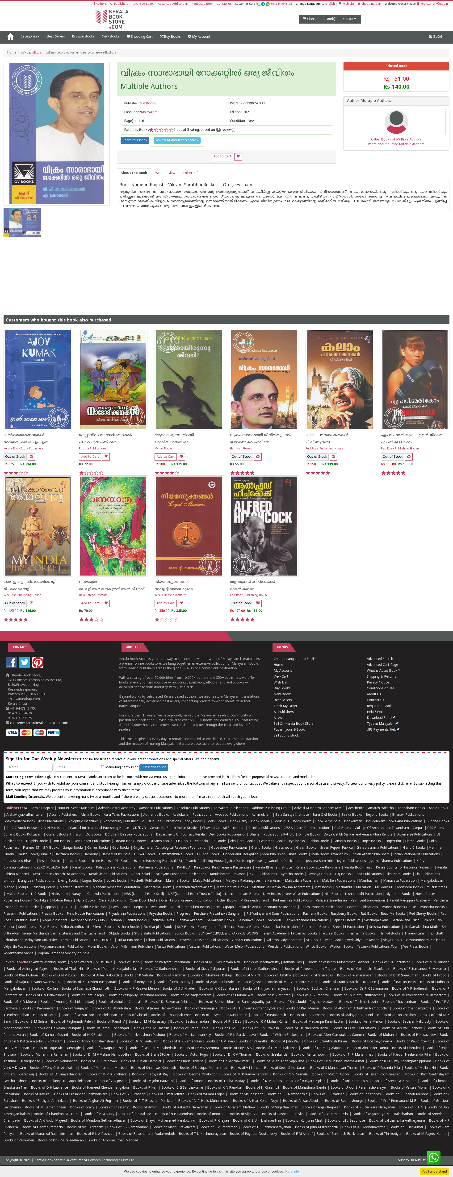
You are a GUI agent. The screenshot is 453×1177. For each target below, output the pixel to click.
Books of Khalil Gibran (21, 976)
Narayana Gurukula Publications (95, 894)
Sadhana (115, 920)
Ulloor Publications (160, 940)
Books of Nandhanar (60, 1061)
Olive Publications (112, 901)
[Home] (10, 37)
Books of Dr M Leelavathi (139, 1042)
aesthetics (356, 808)
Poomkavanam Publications (321, 907)
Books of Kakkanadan (38, 1009)
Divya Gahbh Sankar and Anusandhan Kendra (358, 835)
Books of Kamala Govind (48, 1035)
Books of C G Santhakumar (182, 1088)
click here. (405, 784)
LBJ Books (343, 874)
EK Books (219, 841)
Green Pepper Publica (336, 848)
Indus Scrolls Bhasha (19, 861)
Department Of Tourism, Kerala (180, 835)
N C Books (39, 894)
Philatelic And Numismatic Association (267, 907)
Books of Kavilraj (37, 1094)
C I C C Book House (21, 828)
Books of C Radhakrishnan (160, 969)
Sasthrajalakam (376, 920)
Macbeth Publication (146, 881)
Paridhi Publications (92, 907)
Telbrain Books (332, 934)
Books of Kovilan (44, 989)
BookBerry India (327, 821)
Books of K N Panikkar (224, 1088)
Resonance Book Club (88, 920)
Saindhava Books (251, 920)
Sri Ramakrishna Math (421, 927)
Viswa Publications (171, 947)
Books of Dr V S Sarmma (199, 1048)
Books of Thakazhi (68, 969)
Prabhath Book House (399, 907)
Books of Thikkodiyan (385, 1134)
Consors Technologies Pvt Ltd (111, 1160)
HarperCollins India (115, 854)
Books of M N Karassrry (147, 1022)
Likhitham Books (398, 874)
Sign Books (48, 927)
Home (12, 53)
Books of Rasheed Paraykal (283, 1114)
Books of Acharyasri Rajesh (28, 969)
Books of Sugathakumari (279, 1108)
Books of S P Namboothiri (287, 1094)
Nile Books (332, 894)
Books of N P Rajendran (174, 1114)
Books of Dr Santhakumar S (230, 1061)
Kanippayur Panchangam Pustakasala (223, 868)
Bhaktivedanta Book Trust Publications (34, 821)
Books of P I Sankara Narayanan (369, 1108)
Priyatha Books (161, 914)
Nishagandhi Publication (363, 894)
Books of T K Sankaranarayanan (266, 1127)
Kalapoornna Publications (115, 868)
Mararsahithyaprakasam (194, 887)
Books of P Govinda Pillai (381, 1068)
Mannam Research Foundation (116, 887)
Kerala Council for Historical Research (404, 868)
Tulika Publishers (130, 940)
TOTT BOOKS (102, 940)
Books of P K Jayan (214, 1121)
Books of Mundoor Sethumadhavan (98, 1121)
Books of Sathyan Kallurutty (409, 1022)
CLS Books (342, 828)
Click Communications (314, 828)
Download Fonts (380, 718)
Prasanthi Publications (21, 914)
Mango (9, 887)
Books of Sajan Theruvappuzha (280, 1061)
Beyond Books (377, 815)
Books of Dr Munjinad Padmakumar (336, 1061)
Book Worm (302, 821)
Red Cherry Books (423, 914)
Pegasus (140, 907)
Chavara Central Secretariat (223, 828)
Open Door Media (143, 901)
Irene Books (101, 861)
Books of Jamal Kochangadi (107, 1028)
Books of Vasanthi (253, 1042)
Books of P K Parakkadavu (235, 1035)
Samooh (274, 920)
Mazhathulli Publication (353, 887)
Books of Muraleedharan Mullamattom (416, 995)
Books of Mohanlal (382, 1035)
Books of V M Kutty (99, 1114)
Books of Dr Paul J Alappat (322, 1048)
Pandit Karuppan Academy (409, 901)
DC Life (110, 835)
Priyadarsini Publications (126, 914)
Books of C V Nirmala (290, 1075)
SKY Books (185, 927)
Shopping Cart (371, 4)
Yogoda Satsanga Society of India (63, 953)
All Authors (99, 4)
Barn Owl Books (325, 815)
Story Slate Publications (152, 934)
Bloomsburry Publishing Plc (123, 821)
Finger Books (371, 841)
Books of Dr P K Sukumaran (366, 989)
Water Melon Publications (244, 947)
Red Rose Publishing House (324, 449)
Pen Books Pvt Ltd (165, 907)
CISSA (288, 828)
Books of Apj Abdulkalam (111, 1009)
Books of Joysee (251, 982)
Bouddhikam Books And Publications (394, 821)
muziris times (437, 887)
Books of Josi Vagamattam (190, 995)
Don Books (61, 841)
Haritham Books (241, 449)
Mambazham (369, 881)
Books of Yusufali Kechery (401, 1028)
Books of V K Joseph (111, 1081)
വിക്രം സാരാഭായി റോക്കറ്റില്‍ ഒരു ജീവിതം (207, 73)
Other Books (227, 901)
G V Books (51, 848)
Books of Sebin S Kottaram (285, 1068)
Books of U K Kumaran (308, 1015)
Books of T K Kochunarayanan (202, 1134)
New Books (111, 37)
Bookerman (353, 821)
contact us (252, 784)
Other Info (191, 173)
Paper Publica (29, 907)
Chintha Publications (264, 828)
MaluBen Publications (338, 881)
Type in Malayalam (381, 724)
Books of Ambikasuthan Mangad (113, 1141)
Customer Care (263, 4)
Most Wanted (81, 962)
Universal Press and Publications (203, 940)
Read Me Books (393, 914)
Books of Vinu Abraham (85, 1127)
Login (443, 4)
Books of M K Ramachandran (244, 1075)
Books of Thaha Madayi (226, 1081)
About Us (374, 694)
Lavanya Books (319, 874)
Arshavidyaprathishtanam (26, 815)
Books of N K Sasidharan (91, 1035)
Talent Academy (274, 934)
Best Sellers (56, 37)
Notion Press (62, 901)
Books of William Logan (206, 1094)
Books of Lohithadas (364, 1094)
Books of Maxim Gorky (330, 1075)
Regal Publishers (54, 920)
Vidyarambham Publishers (425, 940)
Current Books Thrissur (64, 835)
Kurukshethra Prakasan (228, 874)
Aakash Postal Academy (117, 808)
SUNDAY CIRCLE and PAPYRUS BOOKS (228, 934)
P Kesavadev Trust (255, 901)
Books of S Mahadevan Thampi (334, 1068)
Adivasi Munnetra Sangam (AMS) (319, 808)
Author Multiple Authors (369, 101)
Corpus (418, 828)
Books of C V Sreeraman (218, 1127)
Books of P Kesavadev (418, 1035)
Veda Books (334, 940)
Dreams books (161, 841)
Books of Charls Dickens (184, 1061)
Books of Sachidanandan (189, 1022)
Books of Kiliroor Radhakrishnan (256, 969)
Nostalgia (41, 901)
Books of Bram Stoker (152, 1055)
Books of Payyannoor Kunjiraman (221, 1015)
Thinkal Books (390, 934)
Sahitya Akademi (190, 920)
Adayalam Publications (231, 808)
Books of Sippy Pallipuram (206, 969)
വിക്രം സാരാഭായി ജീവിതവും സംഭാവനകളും (271, 435)
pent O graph (224, 907)
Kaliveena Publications (156, 868)
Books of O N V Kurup (59, 976)
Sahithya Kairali (162, 920)
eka (233, 841)
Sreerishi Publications (349, 927)
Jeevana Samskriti (319, 861)
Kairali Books (82, 868)
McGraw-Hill (384, 887)
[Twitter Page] (25, 667)
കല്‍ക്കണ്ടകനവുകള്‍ (24, 435)
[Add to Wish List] (238, 156)
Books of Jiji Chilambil (262, 1088)
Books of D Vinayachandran (61, 1075)
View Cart (281, 677)
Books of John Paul (286, 1042)
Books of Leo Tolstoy (173, 982)
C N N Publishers (53, 828)
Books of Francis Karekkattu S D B (349, 982)
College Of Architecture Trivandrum (382, 828)
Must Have (104, 962)
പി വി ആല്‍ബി (318, 442)
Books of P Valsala (138, 976)
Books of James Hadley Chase (158, 1009)
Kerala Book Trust (358, 868)
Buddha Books (437, 821)
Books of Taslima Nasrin (358, 1002)
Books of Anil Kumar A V (234, 995)
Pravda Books (52, 914)
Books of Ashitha (277, 976)
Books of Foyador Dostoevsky (253, 1134)
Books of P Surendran (273, 995)
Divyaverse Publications (414, 835)
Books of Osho (128, 962)
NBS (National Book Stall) (144, 894)
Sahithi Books (136, 920)
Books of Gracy (82, 1108)
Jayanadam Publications (284, 861)
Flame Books (415, 841)
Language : (141, 112)
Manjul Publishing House (37, 887)
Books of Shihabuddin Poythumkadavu (304, 1002)
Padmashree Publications (292, 901)
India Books (298, 854)
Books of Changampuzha (411, 1009)
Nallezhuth (59, 894)
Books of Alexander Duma (367, 1048)
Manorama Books (158, 887)
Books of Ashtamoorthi (309, 1055)
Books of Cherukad (407, 1048)
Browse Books (83, 37)
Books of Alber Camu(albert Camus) (336, 1035)
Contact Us (224, 4)
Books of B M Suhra (31, 1022)
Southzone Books (315, 927)
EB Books (183, 841)
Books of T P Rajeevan (99, 1061)
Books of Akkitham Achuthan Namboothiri (356, 1009)
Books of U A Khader (179, 989)
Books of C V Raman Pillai (328, 1114)
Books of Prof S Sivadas (314, 976)
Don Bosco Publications (92, 841)
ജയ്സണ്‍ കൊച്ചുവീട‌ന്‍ (249, 442)
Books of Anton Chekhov (396, 1015)
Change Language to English (295, 659)
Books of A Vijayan (220, 1042)
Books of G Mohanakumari (277, 1048)
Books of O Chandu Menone (407, 1094)
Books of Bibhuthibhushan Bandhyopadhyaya (234, 1002)
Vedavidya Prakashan (363, 940)
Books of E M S (226, 1028)
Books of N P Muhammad (352, 1055)
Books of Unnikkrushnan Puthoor (139, 1035)
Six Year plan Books (158, 927)
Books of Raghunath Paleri (72, 1022)
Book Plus (281, 821)
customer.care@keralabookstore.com (38, 723)
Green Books (306, 848)
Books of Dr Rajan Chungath (58, 1028)
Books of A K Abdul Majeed (45, 1121)
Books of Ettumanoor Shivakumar (419, 969)
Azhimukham (262, 815)
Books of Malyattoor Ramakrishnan (89, 1015)
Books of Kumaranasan (355, 976)
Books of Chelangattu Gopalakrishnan (61, 1081)
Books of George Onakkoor (195, 1075)
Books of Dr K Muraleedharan (61, 1141)
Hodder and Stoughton (240, 854)
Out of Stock (15, 457)
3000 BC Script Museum (75, 808)
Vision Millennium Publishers (132, 947)
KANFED (183, 868)
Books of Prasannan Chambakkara (80, 1094)
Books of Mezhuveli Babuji (211, 976)
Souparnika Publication (280, 927)
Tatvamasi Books (303, 934)
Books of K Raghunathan (104, 1048)
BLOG (437, 37)
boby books (194, 821)
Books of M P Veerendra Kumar (293, 982)
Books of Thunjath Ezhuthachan (357, 995)
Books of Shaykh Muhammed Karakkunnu (162, 1121)
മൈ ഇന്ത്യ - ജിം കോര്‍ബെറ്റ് (29, 582)
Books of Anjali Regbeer (321, 1108)
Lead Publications (368, 874)
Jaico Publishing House (244, 861)
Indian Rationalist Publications (416, 854)
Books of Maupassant (246, 1094)
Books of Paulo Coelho (414, 1042)
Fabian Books (319, 841)
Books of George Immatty (42, 1127)
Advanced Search (143, 4)
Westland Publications (285, 947)
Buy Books (172, 37)
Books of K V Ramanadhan (128, 1127)
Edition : (240, 112)
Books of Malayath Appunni (351, 1015)
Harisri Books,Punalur (34, 854)
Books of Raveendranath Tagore (310, 969)
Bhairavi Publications (408, 815)
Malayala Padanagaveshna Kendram (253, 881)
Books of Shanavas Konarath (153, 1068)
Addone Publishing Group (271, 808)
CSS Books (435, 828)
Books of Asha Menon (365, 1022)
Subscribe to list (154, 767)
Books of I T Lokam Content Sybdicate (251, 1009)
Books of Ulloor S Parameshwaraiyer (358, 1088)
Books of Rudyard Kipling (305, 1081)
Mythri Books (164, 449)
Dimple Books (309, 835)
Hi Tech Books (208, 854)
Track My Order (285, 706)
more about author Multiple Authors (396, 144)
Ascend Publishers (63, 815)
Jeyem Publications (351, 861)
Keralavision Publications (108, 874)
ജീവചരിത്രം (31, 53)
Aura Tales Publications (121, 815)
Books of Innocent (211, 1114)
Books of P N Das (227, 1022)
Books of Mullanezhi (420, 1068)
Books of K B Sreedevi (311, 995)
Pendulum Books (197, 907)
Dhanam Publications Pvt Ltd (271, 835)
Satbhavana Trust (405, 920)
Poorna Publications (92, 449)
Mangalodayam (432, 881)
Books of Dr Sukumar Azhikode (169, 1002)
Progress (183, 914)
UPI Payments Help (382, 730)
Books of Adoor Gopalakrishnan (91, 1042)
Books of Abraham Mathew (234, 1108)
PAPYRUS (66, 907)
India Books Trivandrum (329, 854)
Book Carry (238, 821)
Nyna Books (85, 901)
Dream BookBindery (130, 841)
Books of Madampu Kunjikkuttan (318, 1022)
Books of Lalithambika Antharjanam (397, 1121)
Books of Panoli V (111, 1022)
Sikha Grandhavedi (75, 927)
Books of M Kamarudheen (45, 1108)
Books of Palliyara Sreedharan (167, 962)
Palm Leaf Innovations (368, 901)
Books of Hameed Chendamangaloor (100, 1088)
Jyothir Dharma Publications (391, 861)
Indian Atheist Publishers (371, 854)
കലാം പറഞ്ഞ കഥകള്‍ (327, 435)
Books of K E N (411, 1108)
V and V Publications (247, 940)
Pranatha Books (432, 907)
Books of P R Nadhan (328, 1094)
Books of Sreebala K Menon (394, 1081)
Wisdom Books (341, 947)
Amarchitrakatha (381, 808)
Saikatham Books (220, 920)
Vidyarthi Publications (20, 947)
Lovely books (116, 881)
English (330, 4)
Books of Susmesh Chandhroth (86, 989)
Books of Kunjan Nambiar (141, 1061)
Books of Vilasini (134, 1015)
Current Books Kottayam (23, 835)
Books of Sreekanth (271, 1055)
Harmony (91, 854)
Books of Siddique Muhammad (203, 1068)
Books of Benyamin (137, 982)
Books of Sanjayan (73, 1009)
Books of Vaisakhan (19, 1141)
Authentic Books (156, 815)
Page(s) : (134, 121)
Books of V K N (248, 976)
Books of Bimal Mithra (166, 1094)
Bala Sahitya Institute (93, 595)
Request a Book (202, 4)
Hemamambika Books (176, 854)
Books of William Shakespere (282, 1035)
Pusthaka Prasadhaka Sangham (218, 914)
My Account (200, 37)
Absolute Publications (193, 808)
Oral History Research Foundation (187, 901)
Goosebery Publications (229, 848)
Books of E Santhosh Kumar (326, 1042)
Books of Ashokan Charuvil (119, 1002)
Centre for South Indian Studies (174, 828)
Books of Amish (145, 1108)
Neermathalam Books (242, 894)
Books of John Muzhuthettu (316, 1127)
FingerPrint (393, 841)
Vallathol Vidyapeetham (284, 940)
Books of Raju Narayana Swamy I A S (33, 982)
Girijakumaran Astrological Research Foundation (170, 848)
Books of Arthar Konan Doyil (255, 1101)
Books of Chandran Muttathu (57, 1114)
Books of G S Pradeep (128, 1094)
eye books (297, 841)
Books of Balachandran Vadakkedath (146, 1134)
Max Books (323, 887)
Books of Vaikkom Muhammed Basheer (338, 962)
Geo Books (121, 848)
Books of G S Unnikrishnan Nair (257, 1121)
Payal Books (120, 907)
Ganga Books (73, 848)
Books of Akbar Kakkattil (100, 976)
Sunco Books (185, 934)
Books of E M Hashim (151, 1028)
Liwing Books (68, 881)
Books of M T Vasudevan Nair (217, 962)
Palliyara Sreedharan (331, 901)
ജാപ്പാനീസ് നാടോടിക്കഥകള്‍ (105, 435)
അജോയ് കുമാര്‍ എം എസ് (26, 442)
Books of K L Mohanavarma (364, 1127)
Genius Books (98, 848)
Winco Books (316, 947)
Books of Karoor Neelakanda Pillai (404, 1055)
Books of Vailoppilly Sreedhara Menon (137, 995)
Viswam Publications (205, 947)
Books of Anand (191, 1081)
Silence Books (103, 927)
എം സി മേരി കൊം (396, 442)
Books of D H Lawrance (49, 1088)
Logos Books (92, 881)
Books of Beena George (344, 1101)
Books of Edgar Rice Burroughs (57, 1048)
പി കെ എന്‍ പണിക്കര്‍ (97, 442)
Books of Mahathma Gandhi (305, 1088)
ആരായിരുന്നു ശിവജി (174, 435)
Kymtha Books (292, 874)
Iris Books (122, 861)
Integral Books (76, 861)
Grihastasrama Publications (378, 848)
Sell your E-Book (286, 736)
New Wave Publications (303, 894)
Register (425, 4)
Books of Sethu (45, 1015)
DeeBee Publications (136, 835)
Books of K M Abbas (266, 1081)
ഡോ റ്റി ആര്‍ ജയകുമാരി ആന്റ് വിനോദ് (111, 589)
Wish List (347, 4)
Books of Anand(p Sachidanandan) (67, 1002)
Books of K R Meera (20, 1002)
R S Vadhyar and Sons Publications (272, 914)
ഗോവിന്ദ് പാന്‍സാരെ (172, 442)
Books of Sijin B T (244, 1114)
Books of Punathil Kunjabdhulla (111, 969)
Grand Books (261, 848)
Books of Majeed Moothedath (152, 1048)
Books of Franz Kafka (191, 1028)
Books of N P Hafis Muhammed (203, 1101)
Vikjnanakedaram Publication (62, 947)
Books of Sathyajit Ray (150, 1075)
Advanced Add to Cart (173, 4)
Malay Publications (207, 881)
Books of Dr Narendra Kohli (305, 1028)
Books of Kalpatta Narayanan (185, 1108)
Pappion (49, 907)
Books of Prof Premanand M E (391, 1101)
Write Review (165, 173)
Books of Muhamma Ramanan (44, 1055)
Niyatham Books (398, 894)
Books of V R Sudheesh (410, 989)
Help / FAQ (375, 712)
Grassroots (283, 848)
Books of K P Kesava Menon (136, 989)
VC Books (313, 940)
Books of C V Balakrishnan (46, 995)
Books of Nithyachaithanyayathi (267, 989)
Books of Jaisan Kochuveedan (376, 1075)
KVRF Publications (263, 874)
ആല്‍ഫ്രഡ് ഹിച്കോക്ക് (252, 582)
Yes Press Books (416, 947)
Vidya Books (392, 940)
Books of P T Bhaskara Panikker (148, 1101)
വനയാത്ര (88, 582)
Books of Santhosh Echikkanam (340, 1134)
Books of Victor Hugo (191, 1055)
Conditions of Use (380, 689)
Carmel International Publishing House (99, 828)
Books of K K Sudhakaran (219, 989)
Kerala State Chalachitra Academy (59, 874)
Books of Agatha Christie (214, 982)
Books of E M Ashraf (297, 1134)
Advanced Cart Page (382, 665)
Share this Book (135, 140)
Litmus (9, 881)
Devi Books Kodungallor (227, 835)
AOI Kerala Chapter (39, 808)
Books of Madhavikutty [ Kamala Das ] (274, 962)
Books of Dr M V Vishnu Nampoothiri (101, 1055)
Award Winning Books (50, 962)
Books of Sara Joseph (87, 995)
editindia (201, 841)
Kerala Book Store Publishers (24, 449)
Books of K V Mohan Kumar (267, 1022)
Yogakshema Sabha (19, 953)
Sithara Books (129, 927)
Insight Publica (50, 861)
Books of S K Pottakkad (391, 962)
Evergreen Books (272, 841)
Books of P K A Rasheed (95, 1134)
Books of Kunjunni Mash (304, 1121)
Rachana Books (315, 914)
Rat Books (369, 914)
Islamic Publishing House (205, 861)
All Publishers (119, 4)
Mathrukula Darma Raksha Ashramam (281, 887)
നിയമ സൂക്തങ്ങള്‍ (172, 582)
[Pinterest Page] (38, 667)
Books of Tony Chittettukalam (53, 1068)
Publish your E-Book (289, 730)
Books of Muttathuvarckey (190, 1035)
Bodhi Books (216, 821)
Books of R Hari (145, 1088)
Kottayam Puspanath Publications (180, 874)
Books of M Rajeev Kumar (426, 1134)
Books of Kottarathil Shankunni (364, 969)
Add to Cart (222, 157)
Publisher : (140, 104)
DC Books (93, 835)
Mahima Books (177, 881)
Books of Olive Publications (354, 1028)
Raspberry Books (344, 914)
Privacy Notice (378, 683)
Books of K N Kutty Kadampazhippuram (400, 1061)
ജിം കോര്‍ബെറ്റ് (16, 589)
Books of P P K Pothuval (107, 1075)
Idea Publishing (273, 854)
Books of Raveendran (399, 1002)
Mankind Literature (74, 887)
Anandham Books (411, 808)
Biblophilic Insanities (83, 821)
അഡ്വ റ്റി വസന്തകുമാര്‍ (174, 589)
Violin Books (97, 947)
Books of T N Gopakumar (171, 1015)
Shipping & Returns (381, 677)
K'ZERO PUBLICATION (51, 868)
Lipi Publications (427, 874)
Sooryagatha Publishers (216, 927)
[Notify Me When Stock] (31, 457)
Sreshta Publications (385, 927)
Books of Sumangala (201, 1009)
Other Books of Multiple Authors (396, 140)
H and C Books (414, 848)
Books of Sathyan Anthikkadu (45, 1101)
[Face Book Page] (12, 667)
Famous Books (345, 841)
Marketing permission (121, 767)
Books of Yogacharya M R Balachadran (382, 1114)
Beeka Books (351, 815)
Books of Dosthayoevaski (372, 1042)
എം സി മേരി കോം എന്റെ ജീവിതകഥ (415, 435)
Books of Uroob (434, 976)
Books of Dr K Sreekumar (398, 976)
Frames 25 (31, 848)
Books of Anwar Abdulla (302, 1101)
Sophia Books (248, 927)
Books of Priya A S (237, 1048)
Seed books (27, 927)
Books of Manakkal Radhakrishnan (46, 1134)
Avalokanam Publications (192, 815)
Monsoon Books (410, 887)
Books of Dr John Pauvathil (153, 1081)
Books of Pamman (171, 976)
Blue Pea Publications (164, 821)
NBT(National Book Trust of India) (194, 894)
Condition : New (242, 121)
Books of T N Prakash (261, 1028)
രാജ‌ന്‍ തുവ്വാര (242, 589)
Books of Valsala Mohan (409, 1088)
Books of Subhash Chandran (318, 989)
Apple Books (438, 808)
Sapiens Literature (346, 920)
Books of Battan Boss (398, 982)
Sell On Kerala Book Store (294, 724)
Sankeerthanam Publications (307, 920)
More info (292, 1171)
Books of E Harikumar (407, 1127)
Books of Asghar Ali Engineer (95, 1101)
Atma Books (90, 815)
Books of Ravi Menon (302, 1009)
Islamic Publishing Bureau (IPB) (158, 861)
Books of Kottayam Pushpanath (92, 982)
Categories (29, 37)
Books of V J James (245, 1068)
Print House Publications (86, 914)
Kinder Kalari (140, 874)
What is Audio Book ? (383, 671)
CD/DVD (139, 828)
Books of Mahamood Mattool (103, 1068)
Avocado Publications (231, 815)
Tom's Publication (74, 940)
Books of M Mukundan (432, 962)
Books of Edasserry (113, 1108)
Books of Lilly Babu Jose (346, 1121)
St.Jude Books (119, 934)
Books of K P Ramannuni (182, 1042)
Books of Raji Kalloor (134, 1114)
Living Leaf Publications (36, 881)
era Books (247, 841)
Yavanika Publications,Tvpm (378, 947)
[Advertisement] (226, 273)
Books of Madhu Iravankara (174, 1127)
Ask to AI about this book (176, 140)
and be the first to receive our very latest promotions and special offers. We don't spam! (112, 759)
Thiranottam (414, 934)
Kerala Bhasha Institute (170, 595)
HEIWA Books (144, 854)
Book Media (260, 821)
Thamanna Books (361, 934)
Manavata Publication (400, 881)
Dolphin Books (37, 841)
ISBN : (247, 104)
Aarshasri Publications (156, 808)
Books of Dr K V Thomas (232, 1055)
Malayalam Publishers (301, 881)
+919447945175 (281, 4)
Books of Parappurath (268, 1015)
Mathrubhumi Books (232, 887)
